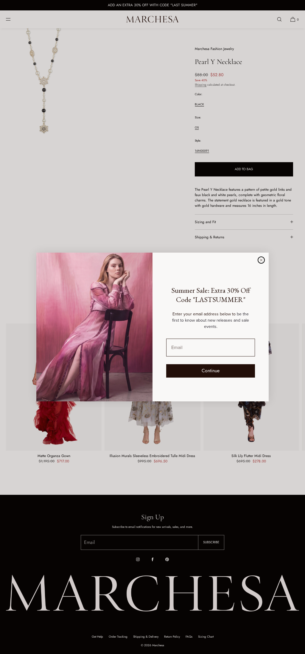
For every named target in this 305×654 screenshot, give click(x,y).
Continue (211, 370)
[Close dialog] (261, 260)
